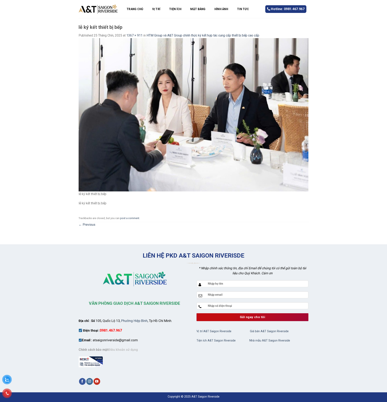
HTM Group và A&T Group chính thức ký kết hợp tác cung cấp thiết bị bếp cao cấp (203, 35)
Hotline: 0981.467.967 (288, 9)
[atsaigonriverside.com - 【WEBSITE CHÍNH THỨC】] (98, 9)
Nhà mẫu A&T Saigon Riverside (269, 340)
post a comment (129, 218)
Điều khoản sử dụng (123, 350)
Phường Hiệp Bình (134, 321)
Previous (87, 225)
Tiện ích (175, 9)
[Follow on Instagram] (89, 381)
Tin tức (243, 9)
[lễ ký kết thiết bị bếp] (193, 114)
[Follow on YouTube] (97, 381)
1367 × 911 (134, 35)
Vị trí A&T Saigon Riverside (214, 331)
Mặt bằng (197, 9)
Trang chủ (135, 9)
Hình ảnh (221, 9)
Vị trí (156, 9)
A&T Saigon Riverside (205, 396)
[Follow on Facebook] (82, 381)
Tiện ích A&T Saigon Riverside (216, 340)
